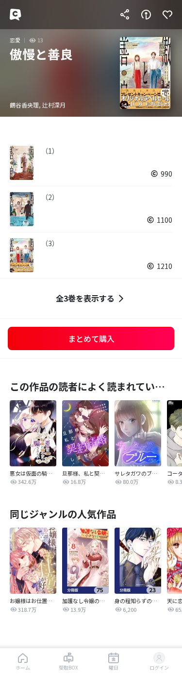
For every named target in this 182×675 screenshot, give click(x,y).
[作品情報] (146, 14)
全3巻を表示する (85, 298)
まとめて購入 (91, 338)
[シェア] (124, 14)
